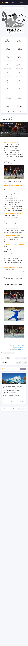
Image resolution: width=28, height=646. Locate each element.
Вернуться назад (20, 358)
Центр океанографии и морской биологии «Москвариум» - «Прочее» (13, 387)
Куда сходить (16, 111)
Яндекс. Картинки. (21, 345)
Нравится (19, 362)
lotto (8, 2)
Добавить (8, 358)
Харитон (6, 132)
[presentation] (21, 369)
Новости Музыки (8, 111)
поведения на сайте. (20, 349)
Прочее (12, 401)
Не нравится (25, 362)
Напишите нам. (21, 347)
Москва (12, 352)
